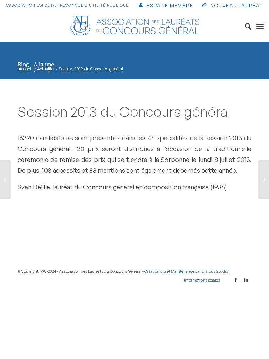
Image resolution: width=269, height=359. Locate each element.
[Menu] (260, 26)
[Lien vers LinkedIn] (246, 280)
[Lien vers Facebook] (235, 280)
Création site (155, 271)
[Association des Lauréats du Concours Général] (134, 26)
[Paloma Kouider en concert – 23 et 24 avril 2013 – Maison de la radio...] (5, 179)
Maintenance (182, 271)
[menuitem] (165, 6)
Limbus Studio (214, 271)
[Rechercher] (244, 26)
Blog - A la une (36, 64)
